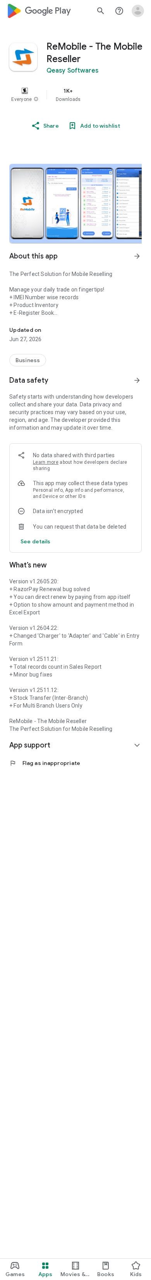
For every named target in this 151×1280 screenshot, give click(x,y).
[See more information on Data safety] (137, 380)
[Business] (27, 360)
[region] (75, 94)
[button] (36, 99)
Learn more (45, 462)
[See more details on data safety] (35, 541)
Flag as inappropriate (44, 763)
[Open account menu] (138, 11)
